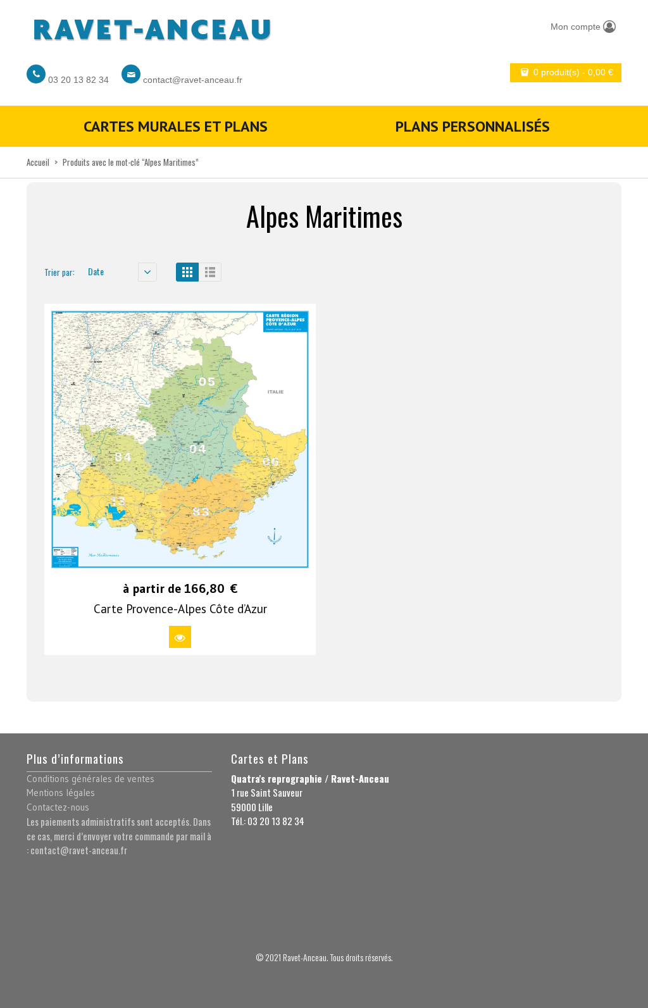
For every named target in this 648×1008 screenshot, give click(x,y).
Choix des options (180, 637)
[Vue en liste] (210, 272)
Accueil (38, 162)
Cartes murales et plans (176, 126)
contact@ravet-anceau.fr (192, 80)
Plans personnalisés (473, 126)
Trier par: (59, 272)
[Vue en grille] (187, 272)
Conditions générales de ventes (90, 779)
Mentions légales (61, 793)
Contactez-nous (58, 807)
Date (96, 271)
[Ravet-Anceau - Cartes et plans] (151, 26)
